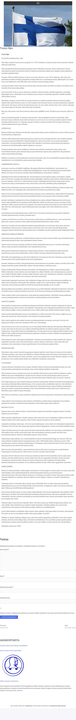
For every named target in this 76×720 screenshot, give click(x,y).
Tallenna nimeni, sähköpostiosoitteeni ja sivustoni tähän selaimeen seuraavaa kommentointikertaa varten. (37, 613)
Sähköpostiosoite (6, 587)
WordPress (45, 706)
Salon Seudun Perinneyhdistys (10, 651)
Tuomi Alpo (6, 48)
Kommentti (4, 549)
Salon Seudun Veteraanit (17, 706)
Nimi (2, 576)
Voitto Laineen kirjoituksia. (9, 681)
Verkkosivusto (5, 598)
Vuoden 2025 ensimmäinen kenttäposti (14, 646)
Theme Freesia (37, 706)
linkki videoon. (18, 690)
